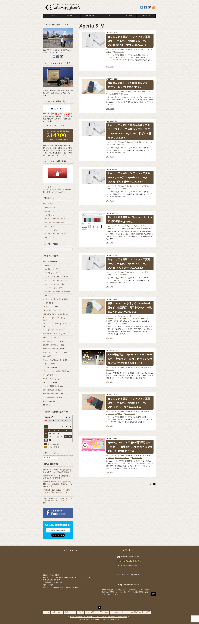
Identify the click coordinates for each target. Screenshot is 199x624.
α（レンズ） (48, 307)
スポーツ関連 (48, 364)
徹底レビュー (89, 15)
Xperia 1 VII (131, 91)
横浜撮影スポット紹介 (51, 394)
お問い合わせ (103, 612)
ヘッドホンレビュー (51, 230)
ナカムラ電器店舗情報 (51, 386)
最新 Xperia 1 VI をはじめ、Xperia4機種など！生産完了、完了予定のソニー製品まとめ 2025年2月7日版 (130, 307)
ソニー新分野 (48, 367)
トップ (52, 15)
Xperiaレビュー (50, 207)
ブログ (108, 15)
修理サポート (70, 612)
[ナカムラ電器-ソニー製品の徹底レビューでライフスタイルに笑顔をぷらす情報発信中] (63, 10)
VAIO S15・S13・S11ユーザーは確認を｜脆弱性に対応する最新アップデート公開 (57, 492)
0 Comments (119, 52)
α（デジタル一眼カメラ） (128, 316)
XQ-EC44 (118, 414)
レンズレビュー (50, 215)
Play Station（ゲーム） (51, 341)
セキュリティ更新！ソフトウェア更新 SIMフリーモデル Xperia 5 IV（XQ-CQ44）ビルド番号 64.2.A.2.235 (129, 263)
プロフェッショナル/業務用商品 (54, 371)
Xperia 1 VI (126, 228)
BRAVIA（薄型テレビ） (114, 321)
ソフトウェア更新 (141, 186)
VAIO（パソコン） (50, 337)
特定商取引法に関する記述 (140, 612)
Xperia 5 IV (131, 49)
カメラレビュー (50, 211)
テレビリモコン (48, 375)
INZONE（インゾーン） (52, 334)
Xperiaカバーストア (113, 228)
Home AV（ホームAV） (51, 349)
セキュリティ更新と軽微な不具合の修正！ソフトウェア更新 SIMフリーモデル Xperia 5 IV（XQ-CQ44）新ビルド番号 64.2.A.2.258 (129, 131)
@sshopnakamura (58, 530)
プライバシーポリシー (119, 612)
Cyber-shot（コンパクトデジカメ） (119, 318)
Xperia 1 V (140, 226)
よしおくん (112, 49)
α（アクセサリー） (146, 316)
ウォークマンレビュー (52, 226)
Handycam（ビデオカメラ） (53, 352)
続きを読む (110, 67)
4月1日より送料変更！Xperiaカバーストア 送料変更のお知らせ (130, 219)
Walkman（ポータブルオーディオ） (56, 324)
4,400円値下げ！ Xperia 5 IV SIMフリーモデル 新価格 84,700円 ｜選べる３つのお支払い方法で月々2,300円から (130, 358)
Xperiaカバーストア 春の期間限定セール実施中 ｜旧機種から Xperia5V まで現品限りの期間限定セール (130, 446)
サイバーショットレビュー (54, 222)
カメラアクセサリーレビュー (54, 219)
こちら (61, 125)
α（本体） (48, 303)
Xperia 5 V (148, 226)
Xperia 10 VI (113, 94)
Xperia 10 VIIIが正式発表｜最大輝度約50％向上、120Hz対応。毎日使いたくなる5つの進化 (57, 484)
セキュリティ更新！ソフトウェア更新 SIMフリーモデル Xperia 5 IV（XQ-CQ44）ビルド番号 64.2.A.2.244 (129, 177)
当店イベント (71, 15)
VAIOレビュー (49, 237)
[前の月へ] (62, 417)
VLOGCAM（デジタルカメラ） (54, 314)
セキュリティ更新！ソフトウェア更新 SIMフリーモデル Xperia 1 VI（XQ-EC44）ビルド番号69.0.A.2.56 (129, 402)
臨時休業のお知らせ (50, 390)
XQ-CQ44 (139, 49)
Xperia (121, 49)
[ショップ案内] (58, 88)
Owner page (47, 401)
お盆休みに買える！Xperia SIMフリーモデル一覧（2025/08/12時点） (129, 85)
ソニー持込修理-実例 (50, 397)
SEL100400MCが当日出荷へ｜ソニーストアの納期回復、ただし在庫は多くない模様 (57, 500)
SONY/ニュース (49, 379)
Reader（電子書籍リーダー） (54, 360)
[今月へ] (66, 417)
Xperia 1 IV (136, 321)
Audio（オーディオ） (141, 318)
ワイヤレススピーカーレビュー (55, 234)
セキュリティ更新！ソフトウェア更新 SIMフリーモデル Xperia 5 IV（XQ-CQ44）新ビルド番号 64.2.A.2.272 (129, 40)
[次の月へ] (70, 417)
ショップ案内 (127, 15)
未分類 (45, 405)
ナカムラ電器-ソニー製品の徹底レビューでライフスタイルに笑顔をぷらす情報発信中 (98, 617)
